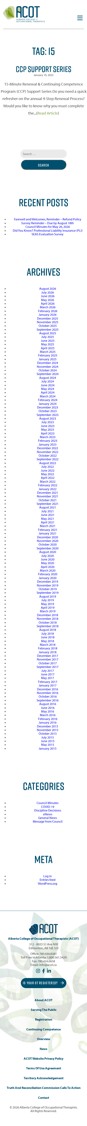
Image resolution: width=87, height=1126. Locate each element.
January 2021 (47, 533)
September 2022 (47, 459)
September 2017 (47, 667)
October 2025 (48, 326)
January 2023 (47, 444)
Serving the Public (43, 1010)
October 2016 (48, 696)
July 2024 (47, 381)
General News (47, 818)
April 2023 (47, 433)
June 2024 (47, 385)
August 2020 (47, 552)
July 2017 (47, 671)
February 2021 (47, 530)
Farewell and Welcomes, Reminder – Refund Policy (47, 219)
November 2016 (47, 693)
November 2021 (47, 496)
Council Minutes (47, 803)
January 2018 (47, 652)
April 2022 (47, 478)
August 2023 (47, 418)
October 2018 (48, 622)
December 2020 (47, 537)
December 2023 (47, 407)
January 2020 (47, 578)
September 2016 (47, 700)
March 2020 (47, 570)
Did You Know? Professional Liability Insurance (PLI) (48, 230)
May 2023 (47, 429)
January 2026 (47, 314)
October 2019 (48, 589)
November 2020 (47, 541)
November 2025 (47, 322)
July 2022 (47, 467)
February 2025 (47, 355)
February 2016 (47, 719)
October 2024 (48, 370)
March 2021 (47, 526)
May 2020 (47, 563)
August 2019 (47, 596)
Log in (47, 876)
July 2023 (47, 422)
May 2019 (47, 604)
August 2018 (47, 630)
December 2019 (47, 581)
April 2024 (47, 392)
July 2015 (47, 737)
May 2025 (47, 344)
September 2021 (47, 504)
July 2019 (47, 600)
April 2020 (47, 567)
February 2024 (47, 400)
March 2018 (47, 645)
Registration (43, 1019)
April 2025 (47, 348)
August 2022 (47, 463)
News (43, 1049)
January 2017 (47, 685)
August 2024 (47, 378)
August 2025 (47, 333)
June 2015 (47, 741)
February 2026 (47, 311)
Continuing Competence (43, 1029)
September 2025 (47, 329)
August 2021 (47, 507)
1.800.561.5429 (57, 957)
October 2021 (48, 500)
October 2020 (48, 544)
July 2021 (47, 511)
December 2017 (47, 656)
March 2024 (47, 396)
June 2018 (47, 637)
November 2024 (47, 367)
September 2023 (47, 415)
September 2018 (47, 626)
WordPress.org (47, 883)
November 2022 (47, 452)
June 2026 (47, 296)
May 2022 (47, 474)
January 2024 (47, 404)
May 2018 (47, 641)
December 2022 (47, 448)
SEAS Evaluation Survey (48, 234)
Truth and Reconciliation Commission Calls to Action (44, 1088)
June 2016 (47, 708)
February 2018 (47, 648)
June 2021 (47, 515)
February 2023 (47, 441)
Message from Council (48, 821)
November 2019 (47, 585)
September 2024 (47, 374)
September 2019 (47, 593)
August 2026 (47, 288)
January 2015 (47, 748)
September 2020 (47, 548)
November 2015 (47, 730)
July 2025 (47, 337)
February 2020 (47, 574)
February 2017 (47, 682)
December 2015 (47, 726)
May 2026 (47, 300)
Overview (43, 1039)
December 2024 (47, 363)
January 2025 (47, 359)
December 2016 (47, 689)
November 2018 (47, 619)
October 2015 (48, 733)
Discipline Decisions (47, 810)
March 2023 (47, 437)
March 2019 (47, 611)
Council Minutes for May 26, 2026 (47, 227)
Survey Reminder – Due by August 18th (47, 223)
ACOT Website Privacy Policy (43, 1058)
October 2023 (48, 411)
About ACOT (44, 1000)
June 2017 (47, 674)
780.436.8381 (48, 954)
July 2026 (47, 292)
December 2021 (47, 493)
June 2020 (47, 559)
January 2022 (47, 489)
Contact (43, 1098)
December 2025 (47, 318)
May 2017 (47, 678)
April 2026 (47, 303)
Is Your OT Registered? (41, 982)
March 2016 (47, 715)
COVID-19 (47, 807)
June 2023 (47, 426)
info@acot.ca (48, 965)
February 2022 (47, 485)
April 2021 (47, 522)
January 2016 (47, 722)
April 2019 (47, 607)
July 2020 (47, 556)
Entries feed (47, 880)
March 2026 (47, 307)
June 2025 (47, 341)
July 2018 (47, 633)
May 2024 (47, 389)
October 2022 (48, 455)
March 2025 (47, 352)
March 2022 (47, 481)
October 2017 (48, 663)
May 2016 (47, 711)
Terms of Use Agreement (43, 1068)
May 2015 (47, 745)
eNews (47, 814)
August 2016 (47, 704)
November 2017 (47, 659)
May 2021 (47, 519)
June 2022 (47, 470)
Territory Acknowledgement (44, 1078)
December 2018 (47, 615)
